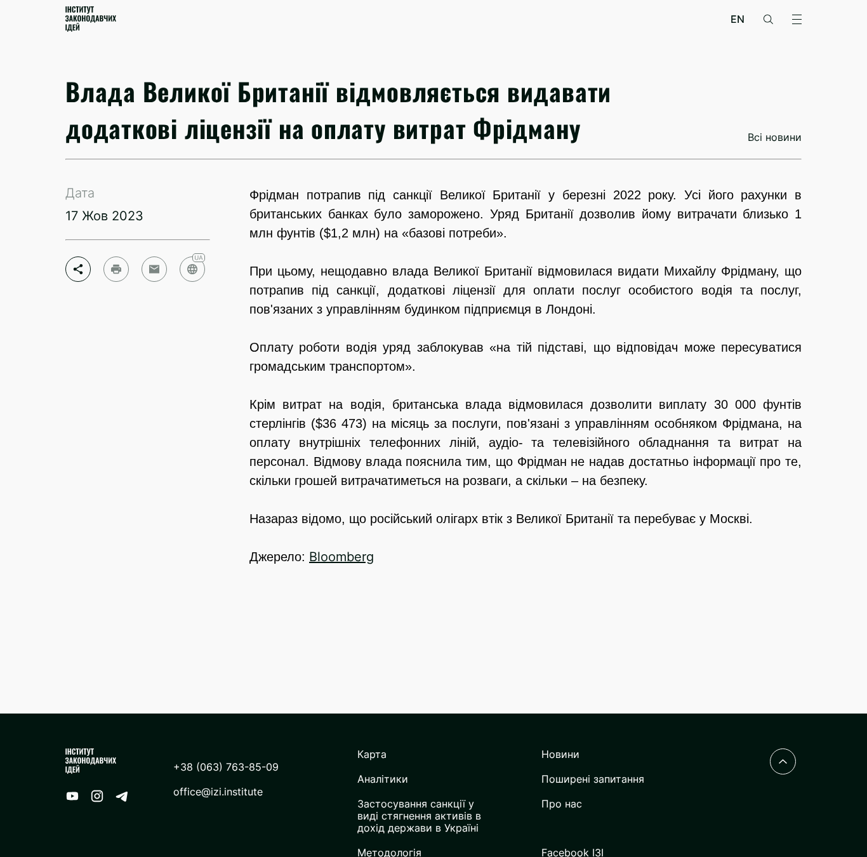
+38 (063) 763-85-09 (226, 767)
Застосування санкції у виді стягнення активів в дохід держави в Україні (419, 816)
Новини (560, 754)
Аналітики (382, 779)
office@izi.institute (218, 792)
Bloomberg (341, 556)
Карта (372, 754)
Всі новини (775, 137)
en (738, 19)
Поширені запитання (592, 779)
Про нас (561, 804)
